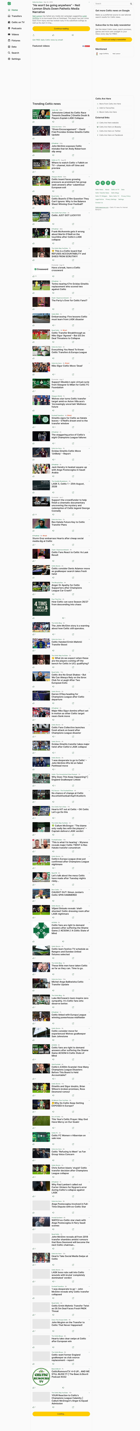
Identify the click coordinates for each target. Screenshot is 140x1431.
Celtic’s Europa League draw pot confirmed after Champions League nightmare (70, 862)
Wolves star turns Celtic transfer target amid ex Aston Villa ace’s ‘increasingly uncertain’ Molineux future (69, 402)
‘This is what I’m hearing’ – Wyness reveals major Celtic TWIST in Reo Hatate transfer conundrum (70, 845)
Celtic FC (55, 1133)
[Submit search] (131, 4)
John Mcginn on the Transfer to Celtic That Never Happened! (68, 1323)
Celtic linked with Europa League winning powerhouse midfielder (69, 1016)
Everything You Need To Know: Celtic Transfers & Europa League (69, 351)
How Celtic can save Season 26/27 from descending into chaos (70, 603)
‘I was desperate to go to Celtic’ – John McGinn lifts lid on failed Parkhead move (69, 763)
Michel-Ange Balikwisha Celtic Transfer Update (68, 983)
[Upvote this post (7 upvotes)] (33, 391)
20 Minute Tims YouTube (60, 1100)
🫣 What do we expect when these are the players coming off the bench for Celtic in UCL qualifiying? (70, 661)
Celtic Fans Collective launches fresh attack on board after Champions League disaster (68, 730)
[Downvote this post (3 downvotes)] (53, 391)
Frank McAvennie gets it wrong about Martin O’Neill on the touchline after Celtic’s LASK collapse (68, 235)
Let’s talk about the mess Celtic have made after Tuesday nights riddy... (69, 878)
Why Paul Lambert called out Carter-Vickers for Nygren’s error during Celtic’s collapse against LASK (69, 1188)
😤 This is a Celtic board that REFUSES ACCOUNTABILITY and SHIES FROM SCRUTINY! (69, 254)
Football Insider (57, 840)
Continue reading (61, 29)
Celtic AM (55, 110)
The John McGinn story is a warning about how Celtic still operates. (70, 627)
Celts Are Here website (109, 123)
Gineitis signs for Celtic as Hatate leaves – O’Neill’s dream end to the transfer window (70, 421)
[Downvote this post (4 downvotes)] (53, 514)
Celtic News (99, 189)
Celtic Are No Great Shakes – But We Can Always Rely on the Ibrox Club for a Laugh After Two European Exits (69, 678)
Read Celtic (55, 196)
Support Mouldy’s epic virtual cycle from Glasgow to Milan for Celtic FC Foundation (70, 385)
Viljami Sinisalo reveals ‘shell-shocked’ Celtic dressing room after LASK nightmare (70, 911)
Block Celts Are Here (108, 112)
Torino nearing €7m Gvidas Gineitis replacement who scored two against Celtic (70, 287)
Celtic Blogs (115, 193)
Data (122, 189)
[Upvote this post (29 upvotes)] (33, 514)
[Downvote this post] (73, 35)
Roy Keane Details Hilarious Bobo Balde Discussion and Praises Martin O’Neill (71, 1417)
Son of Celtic (56, 1117)
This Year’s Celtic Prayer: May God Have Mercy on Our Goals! (70, 1120)
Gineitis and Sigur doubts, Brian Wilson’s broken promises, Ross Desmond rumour (68, 1089)
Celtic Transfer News (102, 193)
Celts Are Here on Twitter (110, 131)
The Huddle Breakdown (59, 481)
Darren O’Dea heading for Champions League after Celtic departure (68, 697)
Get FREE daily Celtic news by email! (47, 40)
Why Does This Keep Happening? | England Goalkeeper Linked (70, 778)
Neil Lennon (37, 16)
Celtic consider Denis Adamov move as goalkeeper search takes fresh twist (71, 571)
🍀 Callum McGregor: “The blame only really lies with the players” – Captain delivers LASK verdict (69, 828)
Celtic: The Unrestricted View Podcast (64, 774)
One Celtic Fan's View (59, 213)
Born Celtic (55, 889)
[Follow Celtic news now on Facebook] (108, 183)
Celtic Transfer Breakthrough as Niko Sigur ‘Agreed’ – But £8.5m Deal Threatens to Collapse (68, 336)
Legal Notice (99, 199)
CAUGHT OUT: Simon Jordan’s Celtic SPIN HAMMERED (68, 893)
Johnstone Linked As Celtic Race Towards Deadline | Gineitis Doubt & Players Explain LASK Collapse (70, 115)
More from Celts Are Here (110, 104)
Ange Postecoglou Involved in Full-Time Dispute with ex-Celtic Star (70, 1205)
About (107, 189)
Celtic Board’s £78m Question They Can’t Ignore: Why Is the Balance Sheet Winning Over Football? (70, 201)
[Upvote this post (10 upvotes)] (33, 276)
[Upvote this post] (53, 35)
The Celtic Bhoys (57, 1336)
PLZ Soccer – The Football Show (62, 790)
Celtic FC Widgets (101, 196)
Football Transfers (58, 415)
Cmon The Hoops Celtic (59, 1320)
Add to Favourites (106, 108)
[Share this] (33, 35)
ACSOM (54, 922)
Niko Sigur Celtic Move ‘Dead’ (67, 365)
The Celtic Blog (57, 623)
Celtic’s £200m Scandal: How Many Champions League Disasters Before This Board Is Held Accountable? (70, 1071)
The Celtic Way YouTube (60, 248)
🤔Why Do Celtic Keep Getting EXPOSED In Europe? (68, 1104)
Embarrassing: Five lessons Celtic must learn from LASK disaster (69, 318)
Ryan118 (54, 873)
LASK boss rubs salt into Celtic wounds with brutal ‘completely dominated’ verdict (68, 1275)
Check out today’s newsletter (114, 39)
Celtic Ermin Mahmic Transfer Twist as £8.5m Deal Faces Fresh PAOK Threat (70, 1308)
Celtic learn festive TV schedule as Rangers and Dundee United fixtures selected (70, 952)
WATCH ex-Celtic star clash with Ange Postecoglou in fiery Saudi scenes (69, 1223)
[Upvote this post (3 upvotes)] (33, 736)
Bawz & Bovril (56, 1369)
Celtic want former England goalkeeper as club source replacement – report (66, 1357)
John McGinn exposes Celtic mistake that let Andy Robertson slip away (69, 149)
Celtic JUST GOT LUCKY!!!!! (66, 215)
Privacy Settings (111, 199)
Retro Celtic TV (114, 196)
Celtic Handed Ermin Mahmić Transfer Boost (67, 643)
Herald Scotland (57, 1217)
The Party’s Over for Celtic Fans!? (69, 300)
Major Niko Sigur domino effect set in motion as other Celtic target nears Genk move (70, 713)
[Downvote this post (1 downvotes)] (53, 172)
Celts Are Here (37, 2)
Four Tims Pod (56, 599)
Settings (121, 199)
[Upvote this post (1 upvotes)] (33, 427)
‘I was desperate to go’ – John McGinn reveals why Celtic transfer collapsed (70, 1292)
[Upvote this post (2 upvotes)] (33, 172)
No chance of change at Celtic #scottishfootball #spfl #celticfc (69, 794)
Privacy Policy (125, 196)
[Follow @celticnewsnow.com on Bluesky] (97, 183)
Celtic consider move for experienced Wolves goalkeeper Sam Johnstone (69, 1034)
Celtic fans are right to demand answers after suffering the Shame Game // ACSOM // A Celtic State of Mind (70, 929)
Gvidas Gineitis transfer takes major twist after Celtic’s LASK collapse (70, 745)
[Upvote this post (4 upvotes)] (33, 1059)
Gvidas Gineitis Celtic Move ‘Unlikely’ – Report (66, 452)
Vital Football (56, 1064)
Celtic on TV (56, 160)
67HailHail (55, 143)
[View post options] (89, 110)
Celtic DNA (55, 314)
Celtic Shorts (56, 566)
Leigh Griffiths (104, 53)
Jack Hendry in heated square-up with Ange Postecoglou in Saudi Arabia (69, 470)
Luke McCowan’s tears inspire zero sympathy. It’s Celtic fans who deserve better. (70, 1001)
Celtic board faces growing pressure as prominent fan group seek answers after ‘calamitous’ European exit (69, 183)
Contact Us (99, 202)
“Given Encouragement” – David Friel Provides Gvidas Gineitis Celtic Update (70, 132)
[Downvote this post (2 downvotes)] (53, 276)
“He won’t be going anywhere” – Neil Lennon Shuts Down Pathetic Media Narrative (56, 9)
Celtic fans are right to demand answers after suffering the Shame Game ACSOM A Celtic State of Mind (70, 1051)
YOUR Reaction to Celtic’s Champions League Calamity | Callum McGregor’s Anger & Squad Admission (70, 1399)
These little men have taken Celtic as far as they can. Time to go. (70, 967)
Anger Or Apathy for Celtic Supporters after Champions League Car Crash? (67, 588)
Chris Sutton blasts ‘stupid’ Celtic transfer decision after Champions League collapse (70, 1171)
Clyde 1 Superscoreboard (60, 298)
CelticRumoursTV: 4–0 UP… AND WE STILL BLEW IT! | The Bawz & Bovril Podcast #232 (71, 1374)
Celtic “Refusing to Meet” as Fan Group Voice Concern (69, 1153)
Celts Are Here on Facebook (111, 135)
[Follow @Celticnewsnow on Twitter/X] (103, 183)
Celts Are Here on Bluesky (110, 127)
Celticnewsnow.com (101, 207)
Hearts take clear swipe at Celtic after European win (69, 1340)
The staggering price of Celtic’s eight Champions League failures (69, 436)
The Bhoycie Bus (57, 582)
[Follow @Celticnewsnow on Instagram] (113, 183)
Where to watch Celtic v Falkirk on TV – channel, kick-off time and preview (70, 165)
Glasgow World (57, 177)
